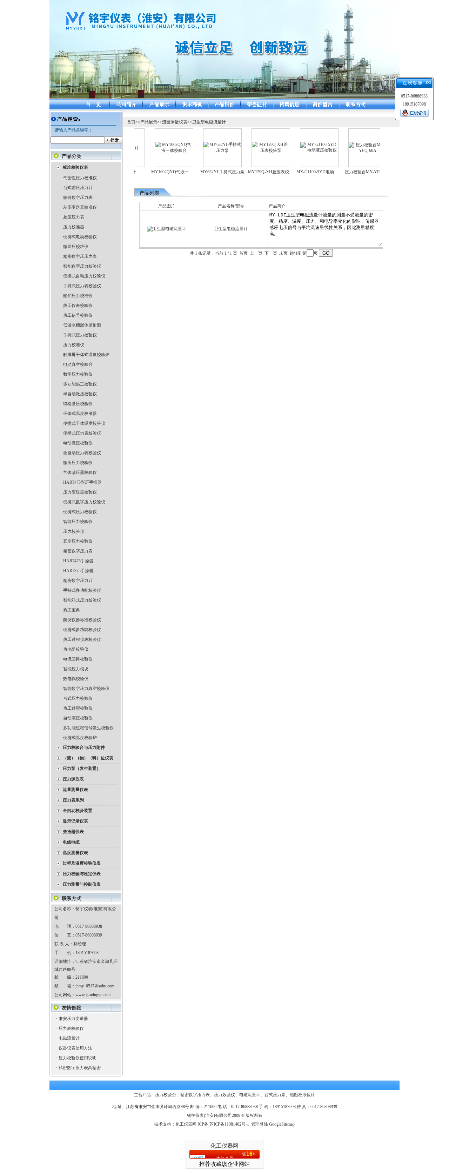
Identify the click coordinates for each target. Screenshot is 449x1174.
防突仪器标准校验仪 (82, 619)
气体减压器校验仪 (80, 472)
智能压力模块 (75, 668)
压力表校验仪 (71, 1028)
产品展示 (148, 122)
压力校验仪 (73, 531)
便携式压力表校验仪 (82, 433)
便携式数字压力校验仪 (84, 501)
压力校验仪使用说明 (77, 1057)
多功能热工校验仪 (80, 384)
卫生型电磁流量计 (209, 122)
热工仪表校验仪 (78, 305)
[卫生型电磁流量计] (166, 228)
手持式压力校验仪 (80, 335)
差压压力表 (73, 217)
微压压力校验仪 (78, 462)
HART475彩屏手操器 (82, 482)
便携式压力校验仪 (80, 511)
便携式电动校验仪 (80, 236)
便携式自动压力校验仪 (84, 276)
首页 (131, 122)
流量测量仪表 (174, 122)
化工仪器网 (185, 1124)
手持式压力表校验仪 (82, 285)
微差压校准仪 (75, 246)
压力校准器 (73, 226)
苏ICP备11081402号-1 (229, 1124)
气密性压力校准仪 (80, 177)
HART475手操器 (78, 560)
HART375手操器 (78, 570)
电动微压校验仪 (78, 443)
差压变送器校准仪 (80, 207)
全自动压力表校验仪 (82, 452)
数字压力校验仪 (78, 374)
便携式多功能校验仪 (82, 629)
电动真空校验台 (78, 364)
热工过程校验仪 (78, 708)
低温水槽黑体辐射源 (82, 325)
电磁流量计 (69, 1038)
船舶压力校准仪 (78, 295)
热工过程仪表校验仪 (82, 639)
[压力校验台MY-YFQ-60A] (355, 150)
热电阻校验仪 (75, 649)
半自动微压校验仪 (80, 393)
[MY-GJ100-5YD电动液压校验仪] (307, 150)
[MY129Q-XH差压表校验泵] (258, 150)
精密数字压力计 (78, 580)
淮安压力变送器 (73, 1018)
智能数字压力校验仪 (82, 266)
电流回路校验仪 (78, 659)
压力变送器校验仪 (80, 492)
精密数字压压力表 (80, 256)
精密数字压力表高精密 (80, 1067)
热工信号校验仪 (78, 315)
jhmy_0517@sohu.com (94, 986)
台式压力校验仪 (78, 698)
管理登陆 (259, 1124)
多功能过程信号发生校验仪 (88, 727)
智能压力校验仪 (78, 521)
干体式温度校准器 (80, 413)
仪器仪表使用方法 (75, 1048)
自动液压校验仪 (78, 718)
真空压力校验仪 (78, 541)
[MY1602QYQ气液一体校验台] (162, 150)
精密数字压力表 (78, 551)
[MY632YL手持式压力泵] (210, 150)
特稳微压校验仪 (78, 403)
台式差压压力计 (78, 187)
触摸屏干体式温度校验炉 (86, 354)
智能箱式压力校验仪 (82, 600)
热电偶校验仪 (75, 678)
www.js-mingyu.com (92, 994)
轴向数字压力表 (78, 197)
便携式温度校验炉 (80, 737)
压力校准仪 (73, 344)
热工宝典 (71, 610)
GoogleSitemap (282, 1124)
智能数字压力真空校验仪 (86, 688)
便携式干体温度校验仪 (84, 423)
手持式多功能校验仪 (82, 590)
